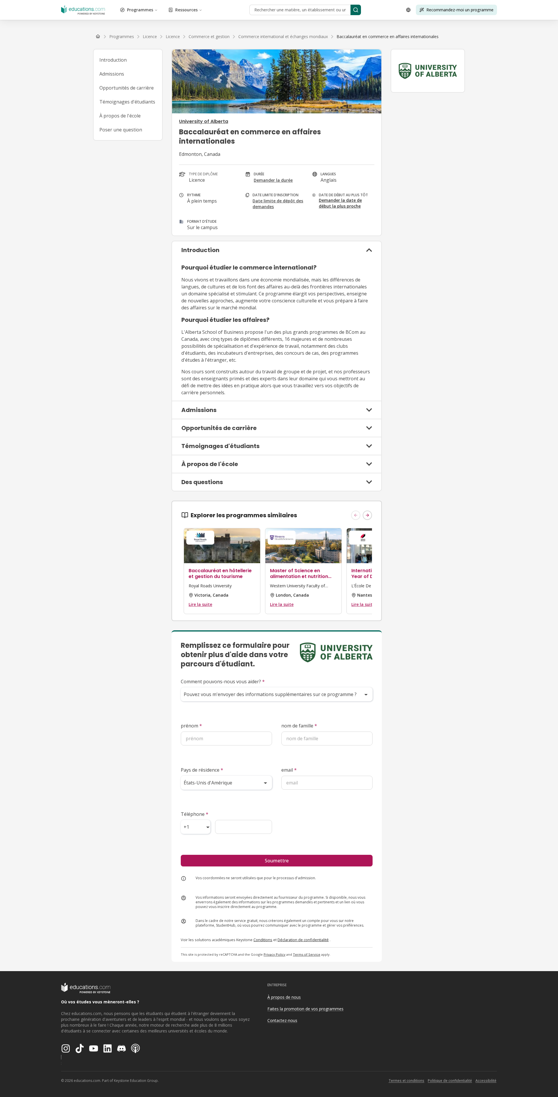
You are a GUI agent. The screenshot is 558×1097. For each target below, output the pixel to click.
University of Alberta (203, 121)
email (289, 770)
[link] (388, 37)
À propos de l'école (120, 116)
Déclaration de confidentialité (303, 939)
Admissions (111, 74)
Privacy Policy (274, 954)
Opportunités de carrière (126, 88)
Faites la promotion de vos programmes (305, 1009)
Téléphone (194, 814)
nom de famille (299, 726)
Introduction (113, 60)
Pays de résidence (202, 770)
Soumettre (277, 860)
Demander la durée (273, 180)
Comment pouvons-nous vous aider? (223, 681)
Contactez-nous (282, 1020)
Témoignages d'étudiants (127, 102)
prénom (191, 726)
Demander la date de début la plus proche (340, 203)
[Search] (355, 10)
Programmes (140, 10)
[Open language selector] (408, 10)
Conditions (262, 939)
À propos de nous (284, 997)
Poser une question (120, 129)
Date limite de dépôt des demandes (278, 203)
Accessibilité (485, 1080)
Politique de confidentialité (450, 1080)
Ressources (186, 10)
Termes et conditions (406, 1080)
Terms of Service (306, 954)
